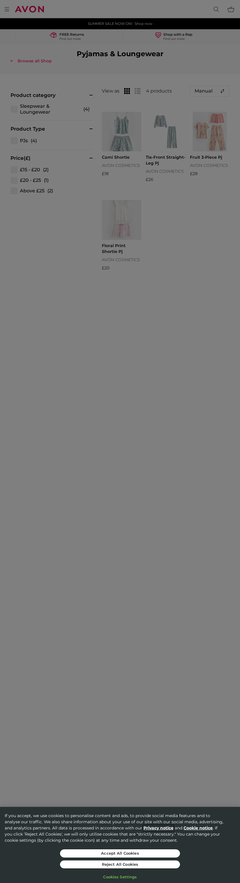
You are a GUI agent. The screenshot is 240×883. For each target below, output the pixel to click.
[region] (120, 845)
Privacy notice (158, 828)
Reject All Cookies (120, 864)
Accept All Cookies (120, 853)
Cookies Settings (120, 877)
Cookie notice (198, 828)
